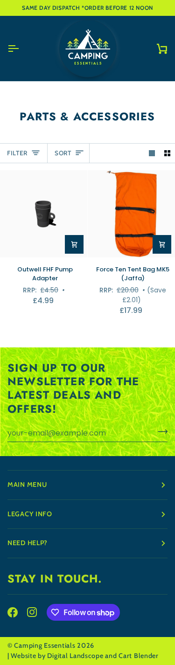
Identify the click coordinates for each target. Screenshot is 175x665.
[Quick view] (74, 244)
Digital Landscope (75, 655)
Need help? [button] (27, 543)
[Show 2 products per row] (167, 153)
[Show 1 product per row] (152, 153)
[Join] (160, 431)
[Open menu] (21, 48)
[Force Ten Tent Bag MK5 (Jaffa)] (131, 213)
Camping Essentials (44, 645)
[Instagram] (32, 612)
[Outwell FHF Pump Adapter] (43, 213)
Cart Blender (139, 655)
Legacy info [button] (29, 514)
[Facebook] (12, 612)
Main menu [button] (27, 484)
